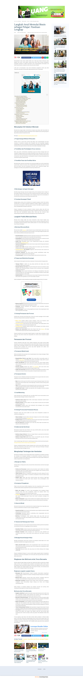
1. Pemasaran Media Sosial (20, 108)
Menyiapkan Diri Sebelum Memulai (21, 96)
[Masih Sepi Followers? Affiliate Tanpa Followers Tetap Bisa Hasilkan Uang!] (60, 53)
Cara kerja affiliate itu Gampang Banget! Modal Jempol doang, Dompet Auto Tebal (60, 83)
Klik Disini (37, 676)
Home (15, 32)
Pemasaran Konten (19, 323)
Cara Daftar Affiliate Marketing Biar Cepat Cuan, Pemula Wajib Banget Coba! (59, 47)
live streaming (35, 366)
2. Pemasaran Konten (19, 109)
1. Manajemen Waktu (19, 115)
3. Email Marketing (19, 110)
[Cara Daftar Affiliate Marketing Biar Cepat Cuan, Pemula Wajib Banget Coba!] (60, 41)
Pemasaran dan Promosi (19, 107)
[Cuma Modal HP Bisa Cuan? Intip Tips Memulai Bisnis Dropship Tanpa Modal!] (60, 30)
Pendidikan (18, 494)
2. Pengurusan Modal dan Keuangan (21, 105)
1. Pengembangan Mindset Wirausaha (22, 97)
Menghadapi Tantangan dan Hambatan (21, 114)
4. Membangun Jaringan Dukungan (21, 100)
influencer (43, 329)
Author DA (19, 21)
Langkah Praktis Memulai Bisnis (20, 102)
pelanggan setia (30, 418)
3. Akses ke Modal (18, 117)
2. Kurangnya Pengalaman (20, 116)
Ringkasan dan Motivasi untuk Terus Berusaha (23, 120)
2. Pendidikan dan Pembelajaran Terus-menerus (23, 98)
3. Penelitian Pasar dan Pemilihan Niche (22, 99)
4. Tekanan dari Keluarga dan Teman (21, 118)
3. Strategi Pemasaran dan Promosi (21, 106)
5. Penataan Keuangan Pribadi (20, 101)
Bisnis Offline (32, 21)
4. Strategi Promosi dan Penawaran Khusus (22, 111)
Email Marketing (19, 326)
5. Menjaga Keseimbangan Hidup (21, 119)
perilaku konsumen (24, 242)
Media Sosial (18, 320)
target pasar (21, 359)
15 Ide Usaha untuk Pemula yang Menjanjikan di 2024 (27, 135)
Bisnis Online (37, 21)
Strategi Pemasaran (20, 249)
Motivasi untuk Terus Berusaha (21, 123)
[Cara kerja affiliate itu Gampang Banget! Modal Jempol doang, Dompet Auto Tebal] (60, 77)
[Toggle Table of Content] (47, 95)
